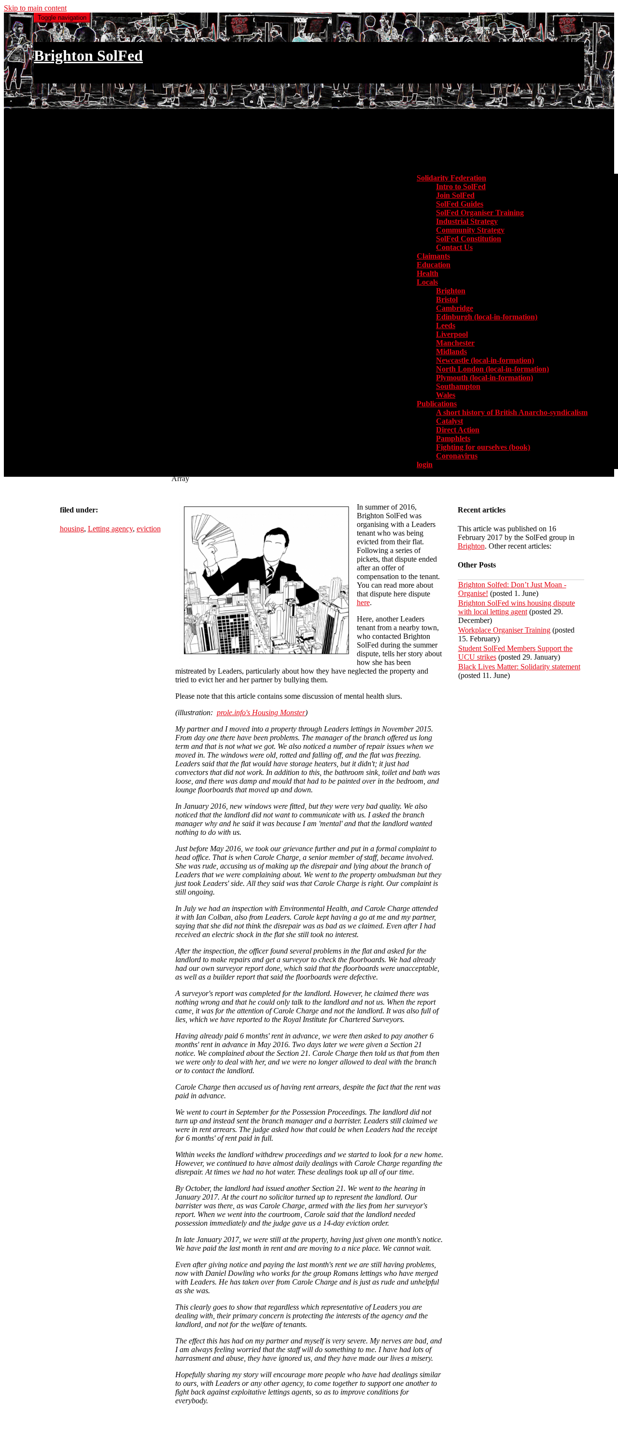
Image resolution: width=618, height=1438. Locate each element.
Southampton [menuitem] (458, 386)
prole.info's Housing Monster (261, 712)
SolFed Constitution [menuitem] (468, 239)
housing (72, 529)
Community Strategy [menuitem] (470, 230)
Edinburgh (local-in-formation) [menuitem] (486, 317)
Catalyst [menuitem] (449, 421)
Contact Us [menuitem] (454, 247)
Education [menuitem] (433, 265)
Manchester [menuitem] (455, 343)
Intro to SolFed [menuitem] (461, 186)
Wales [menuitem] (445, 395)
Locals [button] (427, 282)
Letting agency (110, 529)
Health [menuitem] (427, 273)
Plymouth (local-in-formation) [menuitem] (484, 377)
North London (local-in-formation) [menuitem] (492, 369)
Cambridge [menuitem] (454, 308)
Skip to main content (35, 8)
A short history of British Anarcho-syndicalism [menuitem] (512, 412)
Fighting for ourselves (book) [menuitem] (483, 447)
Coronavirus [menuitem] (457, 456)
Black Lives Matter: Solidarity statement (519, 667)
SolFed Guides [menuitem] (459, 204)
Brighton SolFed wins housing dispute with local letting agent (516, 607)
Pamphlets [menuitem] (453, 438)
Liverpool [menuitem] (452, 334)
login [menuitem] (425, 464)
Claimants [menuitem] (433, 256)
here (363, 602)
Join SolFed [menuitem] (455, 195)
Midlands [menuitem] (451, 351)
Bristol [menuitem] (447, 299)
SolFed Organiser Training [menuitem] (480, 212)
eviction (149, 529)
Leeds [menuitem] (445, 325)
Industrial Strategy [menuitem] (467, 221)
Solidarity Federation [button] (451, 178)
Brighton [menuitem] (450, 291)
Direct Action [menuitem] (457, 430)
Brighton (471, 546)
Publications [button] (437, 404)
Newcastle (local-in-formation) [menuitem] (485, 360)
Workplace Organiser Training (504, 630)
